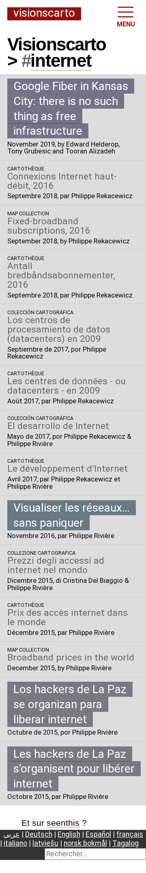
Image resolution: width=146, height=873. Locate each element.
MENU (126, 24)
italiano (15, 843)
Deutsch (38, 834)
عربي (11, 834)
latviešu (45, 843)
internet (60, 60)
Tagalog (125, 843)
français (129, 834)
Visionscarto (44, 13)
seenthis (63, 822)
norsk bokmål (85, 843)
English (69, 834)
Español (98, 834)
